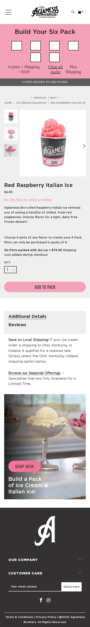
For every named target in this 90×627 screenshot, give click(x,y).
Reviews (17, 325)
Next (53, 98)
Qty (7, 262)
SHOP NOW (24, 466)
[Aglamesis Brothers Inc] (45, 12)
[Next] (84, 146)
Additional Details (27, 316)
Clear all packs (55, 69)
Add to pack (45, 287)
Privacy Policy (46, 617)
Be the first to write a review (28, 199)
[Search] (73, 12)
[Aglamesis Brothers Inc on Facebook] (41, 600)
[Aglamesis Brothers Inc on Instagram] (48, 600)
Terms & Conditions (19, 617)
